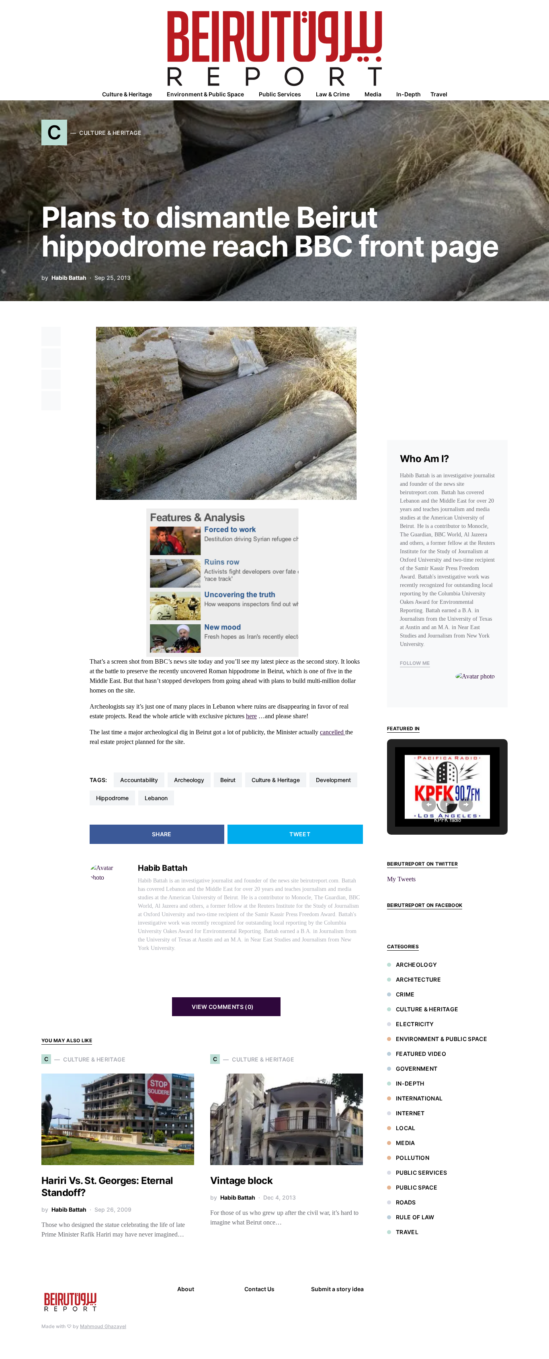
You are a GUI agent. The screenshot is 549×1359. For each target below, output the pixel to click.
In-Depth (410, 1083)
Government (417, 1068)
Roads (406, 1202)
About (185, 1289)
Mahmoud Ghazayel (103, 1326)
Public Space (416, 1187)
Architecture (418, 979)
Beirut (228, 779)
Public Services (421, 1172)
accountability (139, 779)
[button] (505, 94)
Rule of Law (415, 1217)
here (251, 716)
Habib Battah (68, 277)
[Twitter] (396, 1302)
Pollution (412, 1157)
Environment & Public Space (441, 1038)
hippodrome (112, 798)
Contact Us (259, 1289)
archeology (189, 779)
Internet (410, 1113)
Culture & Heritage (276, 779)
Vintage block (241, 1180)
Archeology (416, 964)
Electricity (415, 1024)
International (419, 1098)
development (333, 779)
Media (405, 1142)
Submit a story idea (337, 1289)
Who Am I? (424, 459)
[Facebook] (393, 1290)
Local (406, 1128)
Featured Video (421, 1053)
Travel (407, 1232)
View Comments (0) (223, 1006)
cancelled (332, 732)
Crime (405, 994)
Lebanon (156, 798)
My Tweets (401, 879)
